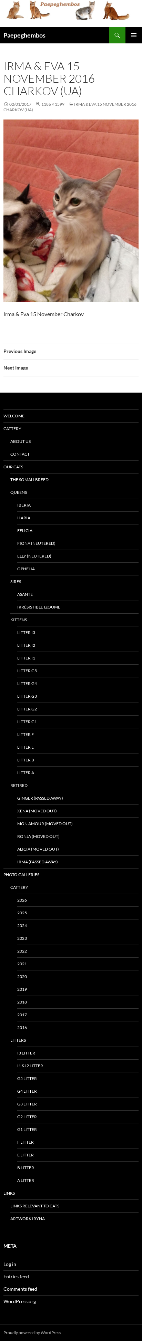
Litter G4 (27, 683)
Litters (18, 1040)
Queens (18, 492)
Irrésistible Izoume (38, 607)
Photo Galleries (21, 874)
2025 (22, 912)
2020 (22, 976)
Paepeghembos (24, 35)
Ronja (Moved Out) (38, 836)
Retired (19, 785)
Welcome (13, 415)
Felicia (24, 530)
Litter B (25, 759)
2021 (22, 963)
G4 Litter (27, 1091)
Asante (25, 594)
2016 (22, 1027)
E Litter (25, 1154)
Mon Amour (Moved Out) (45, 823)
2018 (22, 1002)
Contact (20, 454)
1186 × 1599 (52, 104)
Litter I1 (26, 658)
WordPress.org (19, 1301)
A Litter (25, 1180)
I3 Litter (26, 1053)
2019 (22, 989)
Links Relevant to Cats (34, 1205)
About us (20, 441)
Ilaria (23, 517)
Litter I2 (26, 645)
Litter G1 (27, 721)
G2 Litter (27, 1116)
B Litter (25, 1167)
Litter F (25, 734)
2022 (22, 951)
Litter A (25, 772)
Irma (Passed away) (37, 861)
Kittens (18, 619)
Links (9, 1193)
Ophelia (26, 568)
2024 (22, 925)
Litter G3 (27, 696)
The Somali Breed (29, 479)
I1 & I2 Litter (30, 1065)
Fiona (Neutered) (36, 543)
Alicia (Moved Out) (38, 849)
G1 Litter (27, 1129)
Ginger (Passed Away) (40, 798)
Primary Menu (133, 35)
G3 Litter (27, 1103)
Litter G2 (27, 708)
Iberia (24, 505)
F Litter (25, 1142)
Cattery (12, 428)
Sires (15, 581)
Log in (9, 1264)
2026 (22, 900)
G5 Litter (27, 1078)
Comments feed (20, 1289)
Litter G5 (27, 670)
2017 (22, 1014)
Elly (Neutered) (34, 556)
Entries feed (16, 1276)
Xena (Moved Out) (37, 810)
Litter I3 (26, 632)
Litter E (25, 747)
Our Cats (13, 466)
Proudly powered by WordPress (32, 1332)
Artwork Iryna (27, 1218)
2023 (22, 938)
